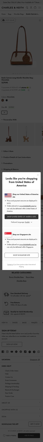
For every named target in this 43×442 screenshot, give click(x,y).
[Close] (38, 175)
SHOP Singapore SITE (21, 255)
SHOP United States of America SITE (21, 217)
